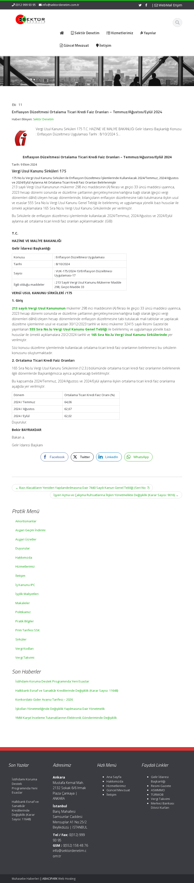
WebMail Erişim (170, 5)
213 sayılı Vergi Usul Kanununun (39, 308)
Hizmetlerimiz (25, 566)
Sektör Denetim (43, 119)
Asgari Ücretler (25, 539)
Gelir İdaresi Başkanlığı (160, 779)
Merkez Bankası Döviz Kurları (162, 805)
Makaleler (22, 603)
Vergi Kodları (24, 648)
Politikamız (23, 612)
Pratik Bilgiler (24, 621)
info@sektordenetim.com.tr (60, 5)
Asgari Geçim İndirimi (30, 530)
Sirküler (20, 639)
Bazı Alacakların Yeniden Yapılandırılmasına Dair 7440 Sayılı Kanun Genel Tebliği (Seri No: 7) (82, 487)
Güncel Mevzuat (118, 790)
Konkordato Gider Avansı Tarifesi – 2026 (44, 699)
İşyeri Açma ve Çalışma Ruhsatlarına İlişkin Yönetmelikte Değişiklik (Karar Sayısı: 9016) (116, 495)
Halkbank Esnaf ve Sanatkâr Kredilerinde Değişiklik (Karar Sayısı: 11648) (66, 690)
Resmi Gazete (161, 786)
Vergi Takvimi (24, 657)
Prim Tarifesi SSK (27, 630)
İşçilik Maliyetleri (27, 594)
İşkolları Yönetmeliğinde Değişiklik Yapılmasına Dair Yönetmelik (60, 709)
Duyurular (22, 548)
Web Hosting (66, 879)
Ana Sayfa (113, 777)
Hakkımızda (23, 557)
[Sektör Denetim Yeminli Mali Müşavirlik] (30, 18)
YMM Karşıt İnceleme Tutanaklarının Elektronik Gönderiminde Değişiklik (66, 718)
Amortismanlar (25, 521)
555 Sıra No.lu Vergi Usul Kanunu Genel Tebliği (68, 329)
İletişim (20, 575)
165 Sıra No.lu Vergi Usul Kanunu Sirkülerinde (129, 334)
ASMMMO (158, 790)
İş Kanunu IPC (25, 585)
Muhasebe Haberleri (25, 879)
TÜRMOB (157, 794)
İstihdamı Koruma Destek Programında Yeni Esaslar (52, 681)
